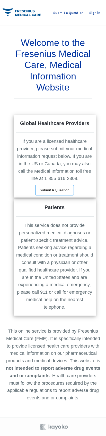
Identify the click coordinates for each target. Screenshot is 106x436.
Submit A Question (54, 190)
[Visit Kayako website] (54, 427)
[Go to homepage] (22, 12)
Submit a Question (68, 12)
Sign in (94, 12)
